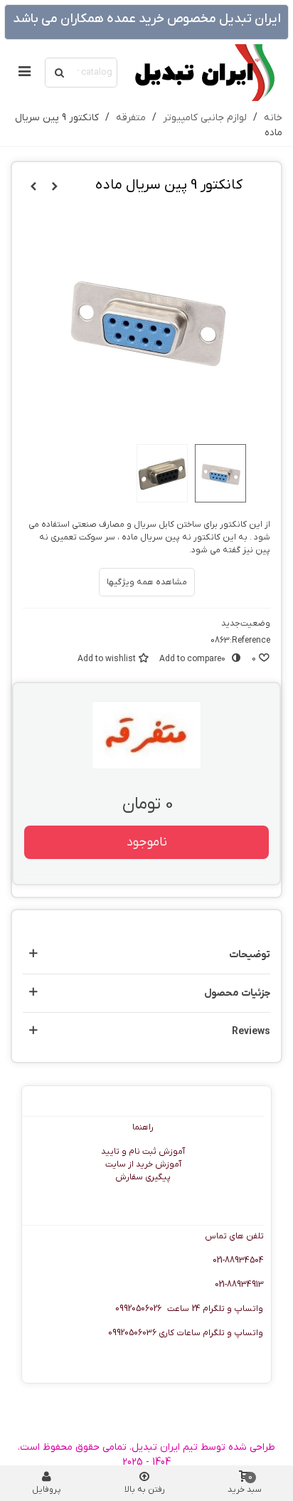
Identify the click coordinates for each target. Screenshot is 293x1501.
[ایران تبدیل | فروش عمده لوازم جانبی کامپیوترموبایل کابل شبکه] (203, 72)
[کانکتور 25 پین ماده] (33, 187)
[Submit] (60, 72)
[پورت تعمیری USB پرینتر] (54, 187)
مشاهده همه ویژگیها (147, 582)
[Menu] (24, 72)
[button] (146, 955)
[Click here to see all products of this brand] (146, 735)
